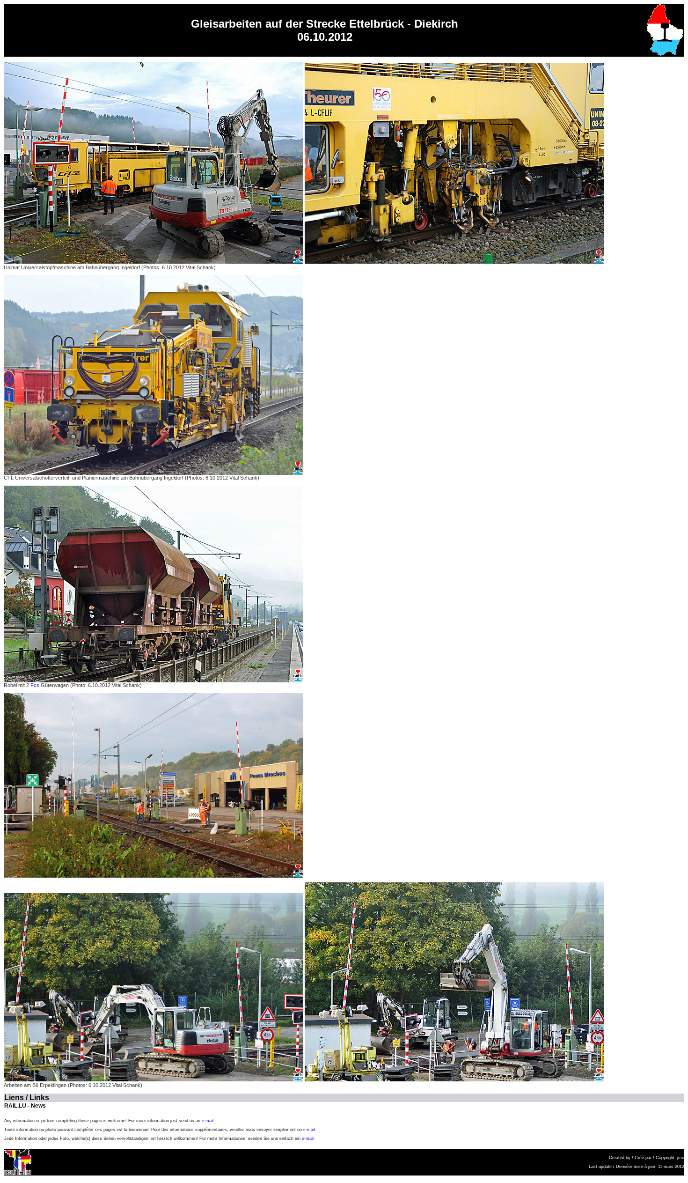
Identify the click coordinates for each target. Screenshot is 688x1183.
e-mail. (208, 1120)
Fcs (34, 685)
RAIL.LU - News (25, 1105)
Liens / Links (26, 1098)
